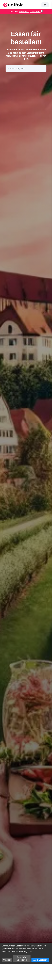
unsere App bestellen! (29, 11)
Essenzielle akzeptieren (22, 958)
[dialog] (26, 953)
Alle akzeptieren (40, 960)
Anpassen (7, 960)
